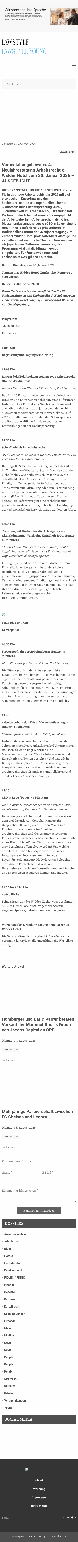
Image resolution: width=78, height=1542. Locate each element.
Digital (8, 1248)
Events (8, 1256)
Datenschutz (39, 1506)
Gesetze (9, 1292)
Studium (9, 1386)
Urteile (8, 1393)
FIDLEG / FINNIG (15, 1277)
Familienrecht (13, 1270)
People (8, 1357)
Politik (8, 1371)
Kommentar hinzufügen (39, 1210)
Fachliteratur (12, 1263)
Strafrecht (10, 1379)
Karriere (9, 1299)
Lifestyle (9, 1321)
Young (8, 1407)
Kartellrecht (11, 1306)
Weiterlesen (8, 1060)
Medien (9, 1335)
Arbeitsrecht (12, 1241)
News (7, 1342)
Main (7, 1328)
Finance (9, 1285)
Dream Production (55, 1536)
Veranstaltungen (15, 1400)
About (39, 1480)
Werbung (39, 1489)
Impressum (39, 1497)
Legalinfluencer (14, 1313)
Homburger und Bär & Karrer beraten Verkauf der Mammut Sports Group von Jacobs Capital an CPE (38, 1025)
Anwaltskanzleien (15, 1234)
